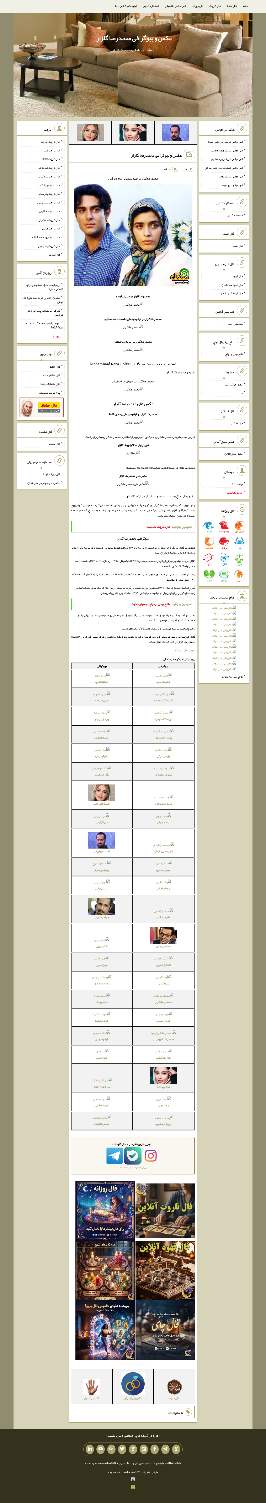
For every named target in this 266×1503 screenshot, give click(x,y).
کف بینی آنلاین (235, 324)
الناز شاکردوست (163, 700)
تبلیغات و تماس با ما (126, 6)
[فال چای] (165, 1331)
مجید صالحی (101, 1105)
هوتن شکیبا (101, 1020)
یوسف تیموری (101, 983)
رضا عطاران (163, 888)
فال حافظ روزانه (51, 375)
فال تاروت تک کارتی (49, 168)
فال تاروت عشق (51, 228)
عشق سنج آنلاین (233, 453)
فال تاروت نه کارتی (49, 211)
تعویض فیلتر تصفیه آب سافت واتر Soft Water (43, 325)
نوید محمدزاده (163, 804)
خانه (245, 6)
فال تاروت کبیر (51, 150)
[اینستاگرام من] (144, 1449)
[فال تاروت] (165, 1212)
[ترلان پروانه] (133, 133)
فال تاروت (215, 6)
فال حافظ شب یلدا (50, 384)
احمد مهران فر (102, 851)
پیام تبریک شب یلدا (49, 392)
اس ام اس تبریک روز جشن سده (225, 142)
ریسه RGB (236, 484)
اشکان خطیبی (163, 965)
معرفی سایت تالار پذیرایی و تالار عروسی (44, 312)
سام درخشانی (163, 917)
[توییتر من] (122, 1449)
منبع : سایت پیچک (185, 650)
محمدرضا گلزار (163, 1002)
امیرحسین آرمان (163, 851)
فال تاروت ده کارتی (49, 220)
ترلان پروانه (163, 1086)
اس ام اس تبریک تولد (231, 176)
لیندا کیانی (163, 983)
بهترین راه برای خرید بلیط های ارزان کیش (42, 300)
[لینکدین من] (90, 1449)
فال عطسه (54, 444)
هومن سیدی (163, 1020)
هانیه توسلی (163, 682)
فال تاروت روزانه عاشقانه (46, 237)
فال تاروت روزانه (50, 142)
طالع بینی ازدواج (234, 354)
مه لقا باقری (101, 682)
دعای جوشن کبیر (233, 384)
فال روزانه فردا (51, 474)
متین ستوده (101, 700)
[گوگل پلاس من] (111, 1449)
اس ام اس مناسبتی (175, 6)
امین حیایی (101, 965)
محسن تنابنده (101, 1124)
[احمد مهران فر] (175, 133)
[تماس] (133, 1449)
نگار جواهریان (101, 774)
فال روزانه (197, 6)
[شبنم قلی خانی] (90, 133)
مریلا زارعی (102, 822)
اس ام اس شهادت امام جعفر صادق (224, 168)
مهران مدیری (163, 870)
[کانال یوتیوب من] (100, 1449)
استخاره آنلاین (151, 6)
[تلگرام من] (165, 1449)
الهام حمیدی (101, 1039)
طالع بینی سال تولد (232, 676)
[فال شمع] (105, 1271)
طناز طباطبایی (163, 1058)
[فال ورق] (105, 1331)
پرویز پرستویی (163, 1124)
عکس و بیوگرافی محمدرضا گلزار (134, 38)
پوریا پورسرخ (101, 870)
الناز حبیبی (101, 946)
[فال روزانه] (105, 1212)
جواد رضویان (102, 917)
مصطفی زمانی (163, 946)
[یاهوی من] (176, 1449)
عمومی (170, 1412)
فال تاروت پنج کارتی (49, 194)
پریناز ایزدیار (102, 719)
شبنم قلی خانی (102, 804)
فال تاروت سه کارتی (49, 176)
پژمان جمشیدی (163, 737)
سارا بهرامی (101, 756)
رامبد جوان (163, 822)
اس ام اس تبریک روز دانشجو (227, 159)
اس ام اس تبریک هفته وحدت (227, 150)
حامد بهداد (102, 1002)
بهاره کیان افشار (101, 1086)
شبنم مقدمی (102, 737)
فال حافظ (232, 6)
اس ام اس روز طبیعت (231, 185)
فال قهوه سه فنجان (232, 284)
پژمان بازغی (163, 756)
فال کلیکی (237, 423)
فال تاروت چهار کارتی (48, 185)
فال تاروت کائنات (50, 159)
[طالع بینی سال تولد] (224, 639)
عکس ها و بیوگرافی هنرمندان (43, 483)
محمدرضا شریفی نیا (163, 1039)
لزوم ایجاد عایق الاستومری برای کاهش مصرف (44, 287)
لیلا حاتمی (101, 1058)
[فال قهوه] (165, 1271)
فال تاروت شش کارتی (48, 202)
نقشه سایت (114, 1472)
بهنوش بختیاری (163, 774)
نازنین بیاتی (101, 888)
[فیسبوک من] (154, 1449)
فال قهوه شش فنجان (231, 293)
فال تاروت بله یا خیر (49, 246)
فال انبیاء (238, 246)
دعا (241, 393)
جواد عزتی (163, 1105)
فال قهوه (238, 276)
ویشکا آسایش (163, 719)
